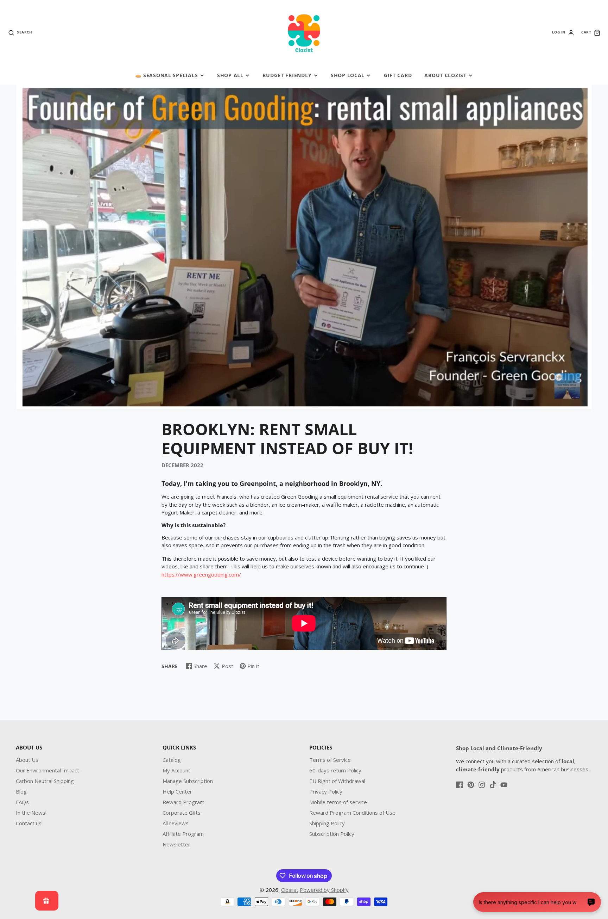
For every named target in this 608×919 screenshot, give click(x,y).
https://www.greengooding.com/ (201, 574)
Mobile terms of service (338, 802)
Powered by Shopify (324, 889)
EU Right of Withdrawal (337, 780)
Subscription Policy (331, 833)
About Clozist (445, 75)
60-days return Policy (335, 770)
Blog (21, 791)
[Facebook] (459, 784)
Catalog (172, 759)
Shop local (348, 75)
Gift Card (398, 75)
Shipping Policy (327, 823)
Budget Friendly (286, 75)
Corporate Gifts (182, 812)
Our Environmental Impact (47, 770)
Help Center (177, 791)
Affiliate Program (183, 833)
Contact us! (29, 823)
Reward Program (183, 802)
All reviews (176, 823)
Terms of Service (330, 759)
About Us (27, 759)
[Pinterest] (470, 784)
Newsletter (176, 844)
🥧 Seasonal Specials (166, 75)
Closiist (289, 889)
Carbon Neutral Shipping (45, 780)
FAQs (22, 802)
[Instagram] (481, 784)
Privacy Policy (325, 791)
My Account (176, 770)
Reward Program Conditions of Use (352, 812)
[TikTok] (492, 784)
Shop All (230, 75)
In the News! (31, 812)
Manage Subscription (188, 780)
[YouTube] (503, 784)
